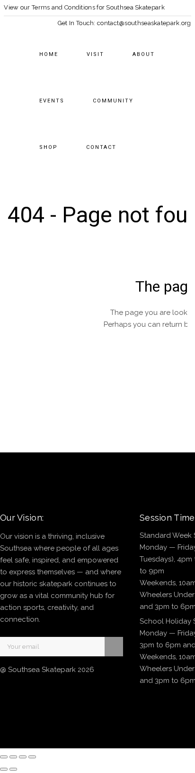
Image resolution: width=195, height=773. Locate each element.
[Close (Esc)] (32, 756)
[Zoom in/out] (4, 756)
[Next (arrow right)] (13, 769)
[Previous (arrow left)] (4, 769)
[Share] (23, 756)
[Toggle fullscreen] (13, 756)
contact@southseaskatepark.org (144, 23)
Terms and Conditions (63, 7)
